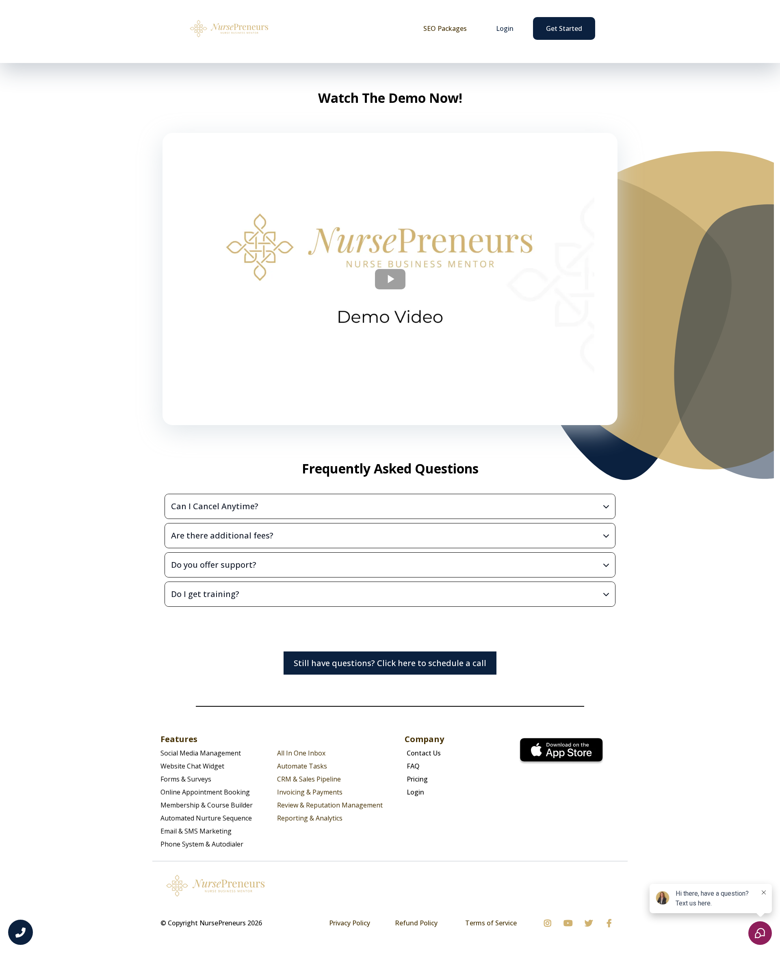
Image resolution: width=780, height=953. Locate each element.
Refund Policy (416, 922)
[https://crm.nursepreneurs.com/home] (390, 885)
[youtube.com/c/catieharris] (570, 923)
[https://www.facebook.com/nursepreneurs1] (611, 923)
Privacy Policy (349, 922)
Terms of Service (491, 922)
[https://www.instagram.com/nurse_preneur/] (549, 923)
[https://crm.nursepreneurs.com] (228, 28)
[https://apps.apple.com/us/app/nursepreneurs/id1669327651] (561, 751)
